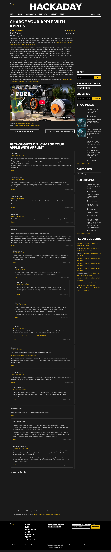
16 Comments (70, 30)
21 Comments (92, 126)
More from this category (84, 163)
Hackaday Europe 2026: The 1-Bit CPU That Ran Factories (94, 142)
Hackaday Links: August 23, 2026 (92, 205)
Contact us (89, 88)
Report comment (69, 170)
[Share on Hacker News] (15, 33)
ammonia (21, 81)
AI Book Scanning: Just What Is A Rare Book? (94, 186)
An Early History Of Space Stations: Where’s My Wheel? (94, 121)
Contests (43, 14)
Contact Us (30, 539)
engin (16, 126)
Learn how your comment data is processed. (47, 514)
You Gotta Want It (93, 212)
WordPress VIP (58, 547)
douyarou (79, 243)
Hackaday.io (30, 14)
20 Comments (92, 138)
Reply (13, 171)
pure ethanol (27, 48)
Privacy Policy (69, 544)
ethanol (21, 126)
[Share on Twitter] (13, 33)
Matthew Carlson (18, 30)
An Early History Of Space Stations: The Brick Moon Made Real (94, 132)
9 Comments (92, 116)
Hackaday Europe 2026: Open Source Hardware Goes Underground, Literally (93, 154)
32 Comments (92, 191)
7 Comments (92, 160)
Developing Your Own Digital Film (60, 131)
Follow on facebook (78, 88)
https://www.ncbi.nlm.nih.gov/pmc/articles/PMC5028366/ (29, 336)
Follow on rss (86, 88)
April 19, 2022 (70, 33)
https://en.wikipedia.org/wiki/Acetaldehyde (23, 355)
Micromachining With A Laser (24, 131)
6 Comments (92, 230)
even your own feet (33, 81)
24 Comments (92, 147)
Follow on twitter (80, 88)
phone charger (35, 126)
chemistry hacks (20, 123)
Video (27, 532)
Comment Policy (61, 511)
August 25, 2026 (96, 14)
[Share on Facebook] (10, 33)
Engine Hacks (30, 123)
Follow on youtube (83, 88)
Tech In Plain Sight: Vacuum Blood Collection (93, 196)
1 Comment (91, 209)
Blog (20, 14)
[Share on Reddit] (17, 33)
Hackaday (55, 7)
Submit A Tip (30, 534)
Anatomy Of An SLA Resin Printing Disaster (93, 111)
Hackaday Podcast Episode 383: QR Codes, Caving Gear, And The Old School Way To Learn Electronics (94, 223)
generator (27, 126)
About (62, 14)
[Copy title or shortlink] (20, 33)
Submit (54, 14)
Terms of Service (78, 544)
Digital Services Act (87, 544)
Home (12, 14)
